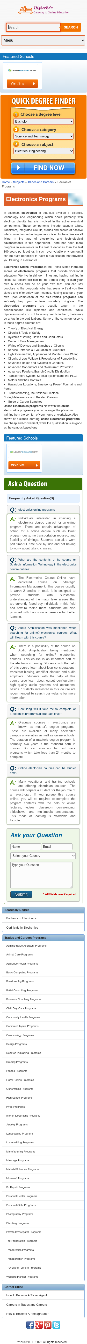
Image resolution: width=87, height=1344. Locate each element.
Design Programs (16, 1044)
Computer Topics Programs (22, 1026)
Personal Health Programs (21, 1196)
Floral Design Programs (20, 1080)
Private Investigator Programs (23, 1232)
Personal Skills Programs (21, 1205)
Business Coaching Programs (23, 999)
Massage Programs (17, 1160)
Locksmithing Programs (20, 1142)
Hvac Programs (15, 1106)
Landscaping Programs (20, 1133)
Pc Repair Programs (18, 1187)
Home (6, 182)
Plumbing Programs (17, 1223)
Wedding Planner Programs (22, 1276)
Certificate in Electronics (22, 927)
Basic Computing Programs (22, 972)
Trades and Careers (41, 182)
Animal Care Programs (19, 954)
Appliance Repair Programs (22, 963)
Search (71, 27)
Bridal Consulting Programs (22, 990)
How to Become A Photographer (27, 1313)
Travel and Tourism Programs (23, 1267)
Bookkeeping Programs (20, 981)
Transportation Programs (21, 1258)
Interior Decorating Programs (23, 1115)
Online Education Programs (43, 10)
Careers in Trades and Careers (26, 1304)
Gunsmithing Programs (19, 1088)
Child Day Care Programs (21, 1008)
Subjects (18, 182)
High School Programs (19, 1097)
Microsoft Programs (17, 1178)
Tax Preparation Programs (21, 1240)
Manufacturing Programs (20, 1151)
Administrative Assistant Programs (26, 945)
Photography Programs (20, 1214)
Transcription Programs (20, 1250)
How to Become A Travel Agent (26, 1295)
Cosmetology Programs (20, 1035)
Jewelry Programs (17, 1124)
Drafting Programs (17, 1062)
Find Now (43, 169)
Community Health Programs (23, 1017)
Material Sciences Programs (22, 1169)
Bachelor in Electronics (21, 918)
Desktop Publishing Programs (23, 1053)
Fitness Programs (16, 1071)
